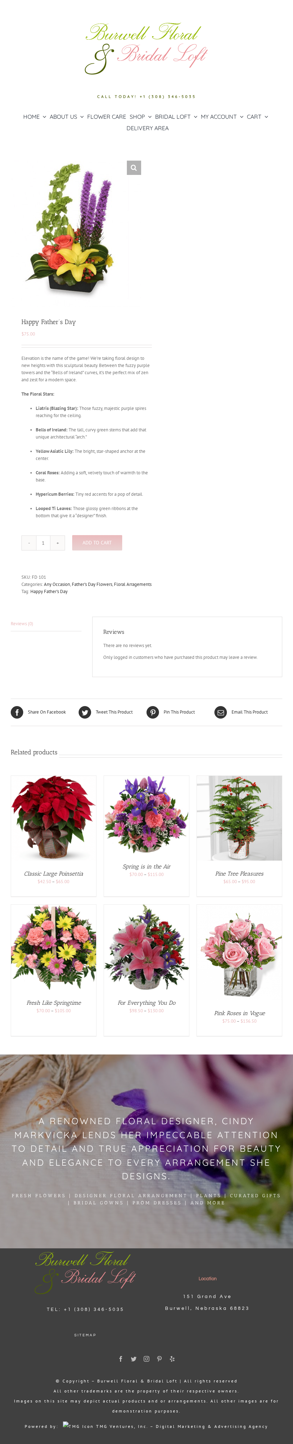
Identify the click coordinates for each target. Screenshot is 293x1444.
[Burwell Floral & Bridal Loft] (85, 1251)
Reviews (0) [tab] (22, 624)
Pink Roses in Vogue (239, 1013)
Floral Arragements (133, 584)
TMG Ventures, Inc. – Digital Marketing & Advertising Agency (181, 1426)
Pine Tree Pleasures (239, 873)
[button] (134, 168)
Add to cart (97, 542)
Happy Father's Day (49, 591)
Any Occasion (57, 584)
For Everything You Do (146, 1002)
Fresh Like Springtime (53, 1002)
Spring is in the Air (146, 866)
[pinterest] (159, 1359)
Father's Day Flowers (92, 584)
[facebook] (121, 1359)
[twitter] (133, 1359)
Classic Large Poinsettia (53, 873)
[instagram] (146, 1359)
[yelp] (172, 1359)
